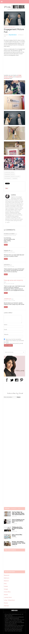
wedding (10, 76)
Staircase (6, 605)
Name (6, 324)
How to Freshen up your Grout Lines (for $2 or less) (18, 521)
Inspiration (7, 27)
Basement (6, 575)
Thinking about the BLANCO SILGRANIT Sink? (17, 528)
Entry (5, 583)
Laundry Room (8, 597)
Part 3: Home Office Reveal (17, 535)
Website (6, 334)
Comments (13, 508)
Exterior (6, 586)
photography (8, 178)
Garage (6, 589)
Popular (7, 508)
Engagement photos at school (12, 176)
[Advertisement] (14, 66)
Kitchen (6, 594)
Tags (19, 508)
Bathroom (6, 578)
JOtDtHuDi (7, 299)
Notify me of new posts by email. (14, 343)
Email (5, 329)
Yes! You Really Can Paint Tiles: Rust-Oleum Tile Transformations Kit (18, 513)
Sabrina (6, 34)
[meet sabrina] (14, 376)
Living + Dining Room (9, 600)
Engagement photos (9, 174)
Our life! (12, 27)
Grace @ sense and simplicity (13, 280)
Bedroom (6, 580)
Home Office (7, 592)
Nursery (6, 603)
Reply (6, 244)
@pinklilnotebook (13, 34)
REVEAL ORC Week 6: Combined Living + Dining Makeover (18, 543)
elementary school (9, 172)
